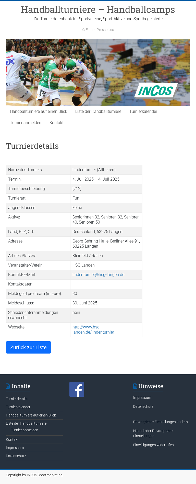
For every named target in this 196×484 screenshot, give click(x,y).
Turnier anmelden (25, 122)
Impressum (15, 448)
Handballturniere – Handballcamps (98, 9)
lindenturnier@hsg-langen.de (98, 274)
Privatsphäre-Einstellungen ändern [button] (160, 422)
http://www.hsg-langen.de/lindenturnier (93, 330)
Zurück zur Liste (28, 347)
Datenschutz (16, 456)
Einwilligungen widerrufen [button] (153, 445)
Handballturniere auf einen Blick (38, 111)
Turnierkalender (143, 111)
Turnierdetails (16, 399)
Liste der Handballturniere (98, 111)
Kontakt (57, 122)
